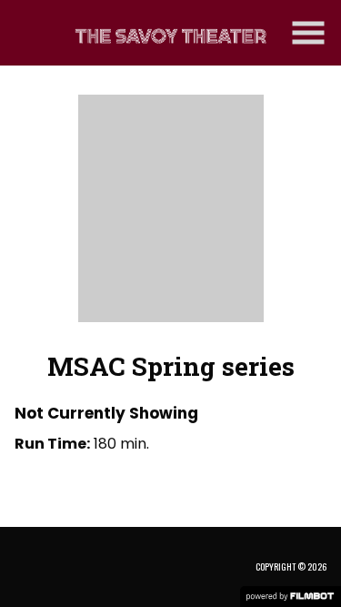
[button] (308, 32)
